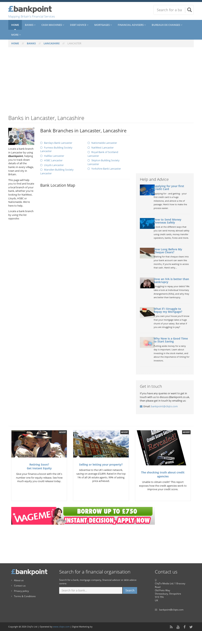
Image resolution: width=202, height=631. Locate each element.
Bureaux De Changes (166, 25)
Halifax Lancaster (54, 156)
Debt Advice (78, 25)
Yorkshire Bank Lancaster (106, 168)
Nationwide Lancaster (104, 143)
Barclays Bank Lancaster (58, 143)
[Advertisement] (101, 83)
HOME (15, 43)
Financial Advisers (131, 25)
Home (15, 25)
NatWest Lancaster (102, 147)
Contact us (20, 585)
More (15, 34)
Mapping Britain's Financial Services (31, 16)
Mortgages (102, 25)
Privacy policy (21, 591)
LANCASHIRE (52, 43)
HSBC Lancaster (53, 160)
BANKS (31, 43)
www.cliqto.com (61, 626)
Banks (29, 25)
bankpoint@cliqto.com (164, 406)
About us (19, 580)
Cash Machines (52, 25)
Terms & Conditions (25, 596)
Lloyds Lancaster (54, 165)
